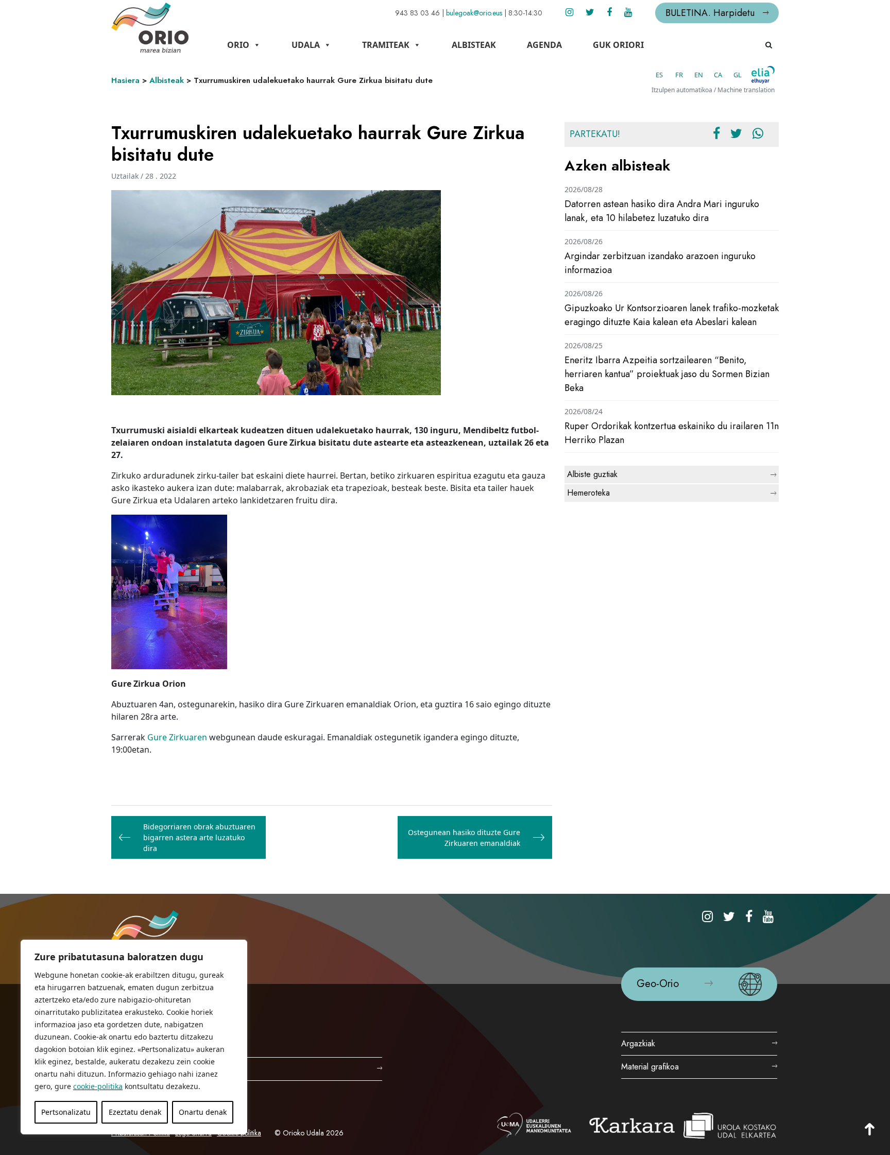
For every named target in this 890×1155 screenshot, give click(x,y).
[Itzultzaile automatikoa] (763, 74)
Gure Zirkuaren (177, 737)
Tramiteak (385, 44)
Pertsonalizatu (66, 1112)
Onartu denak (203, 1112)
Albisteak (474, 44)
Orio (238, 44)
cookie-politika (98, 1086)
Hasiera (125, 80)
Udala (306, 44)
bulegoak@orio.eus (474, 13)
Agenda (544, 44)
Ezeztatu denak (135, 1112)
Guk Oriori (618, 44)
